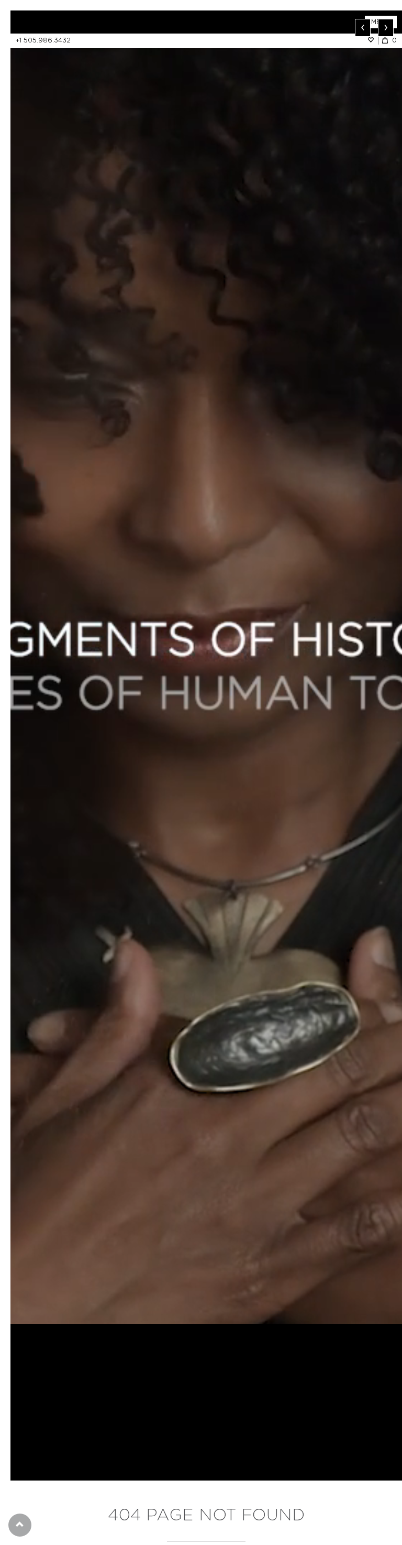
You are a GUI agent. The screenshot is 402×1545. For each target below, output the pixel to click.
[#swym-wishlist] (372, 40)
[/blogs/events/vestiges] (206, 667)
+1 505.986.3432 (43, 40)
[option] (206, 667)
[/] (108, 22)
